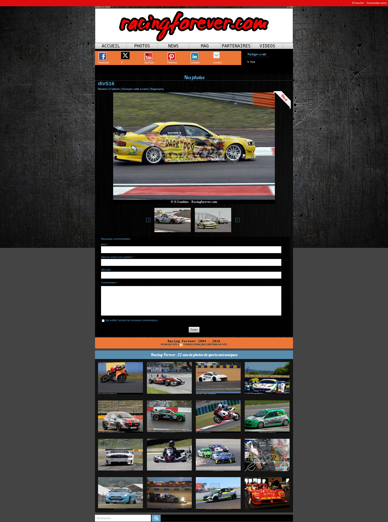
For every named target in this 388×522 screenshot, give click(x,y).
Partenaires (236, 45)
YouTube (149, 62)
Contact (217, 62)
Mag (205, 45)
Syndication (191, 344)
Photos (142, 45)
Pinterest (172, 62)
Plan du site (169, 344)
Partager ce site (256, 54)
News (173, 45)
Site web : (106, 269)
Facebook (103, 62)
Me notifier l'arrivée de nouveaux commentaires (132, 320)
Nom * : (105, 244)
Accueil (111, 45)
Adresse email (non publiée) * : (118, 257)
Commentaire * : (110, 282)
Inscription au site (214, 344)
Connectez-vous (377, 2)
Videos (267, 45)
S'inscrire (358, 2)
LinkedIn (195, 62)
